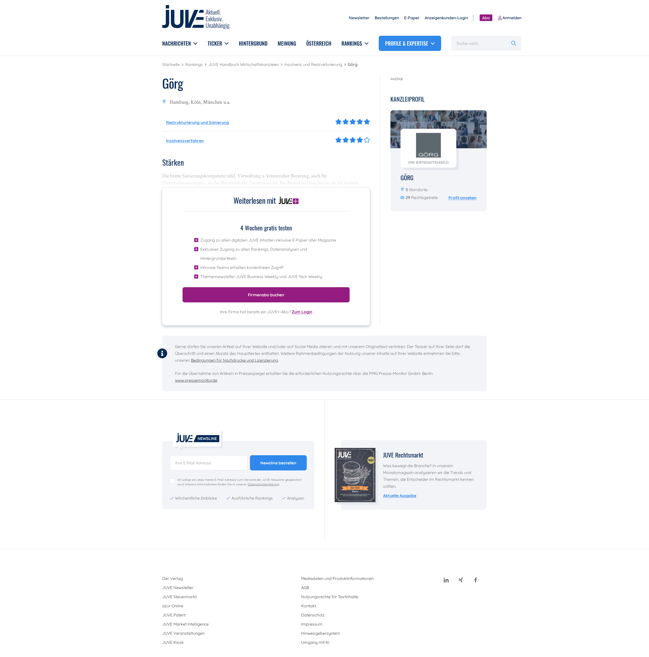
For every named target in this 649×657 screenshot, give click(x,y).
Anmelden (511, 17)
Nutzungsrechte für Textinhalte (329, 596)
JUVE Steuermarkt (179, 596)
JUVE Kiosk (173, 642)
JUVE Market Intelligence (185, 624)
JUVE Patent (174, 614)
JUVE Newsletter (177, 587)
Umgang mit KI (315, 642)
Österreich (318, 43)
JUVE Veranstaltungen (183, 633)
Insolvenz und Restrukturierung (313, 64)
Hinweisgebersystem (320, 633)
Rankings (352, 43)
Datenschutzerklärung (263, 484)
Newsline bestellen (278, 462)
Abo (486, 17)
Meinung (287, 43)
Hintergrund (253, 43)
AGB (305, 587)
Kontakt (308, 605)
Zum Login (302, 312)
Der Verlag (172, 578)
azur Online (172, 605)
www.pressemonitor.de (196, 380)
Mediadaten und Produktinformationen (337, 578)
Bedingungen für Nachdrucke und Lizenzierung (234, 360)
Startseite (171, 64)
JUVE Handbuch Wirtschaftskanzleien (244, 64)
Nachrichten (177, 43)
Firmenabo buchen (266, 294)
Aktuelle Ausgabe (399, 496)
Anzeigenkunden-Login (446, 17)
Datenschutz (312, 614)
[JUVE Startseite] (196, 18)
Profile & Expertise (407, 43)
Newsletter (359, 17)
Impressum (311, 624)
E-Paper (412, 17)
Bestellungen (387, 17)
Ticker (215, 43)
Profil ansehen (462, 198)
